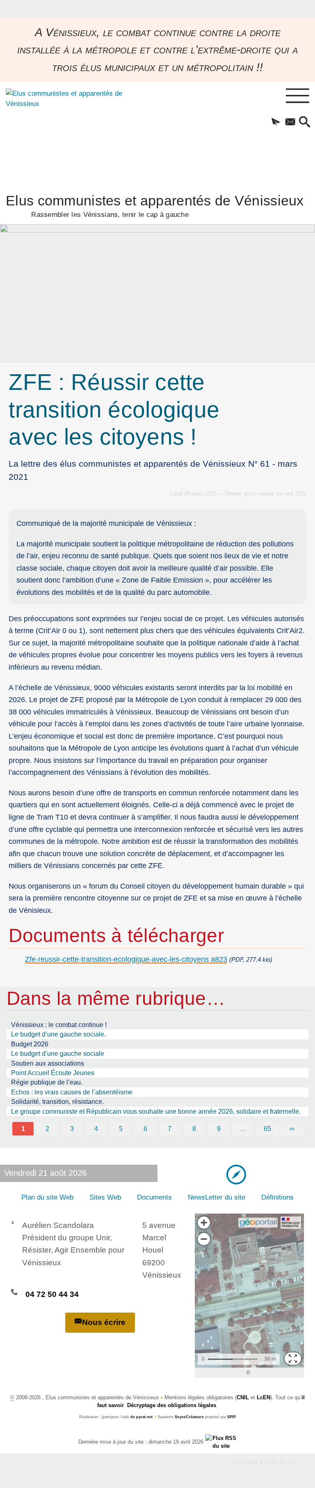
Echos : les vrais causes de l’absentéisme (71, 1092)
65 (267, 1128)
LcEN (263, 1397)
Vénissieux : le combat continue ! (59, 1024)
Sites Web (105, 1197)
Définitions (277, 1197)
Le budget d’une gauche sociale (57, 1053)
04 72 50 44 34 (52, 1294)
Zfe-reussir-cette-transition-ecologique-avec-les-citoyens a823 (126, 959)
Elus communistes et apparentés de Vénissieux (155, 205)
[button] (276, 122)
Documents (154, 1197)
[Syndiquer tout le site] (221, 1441)
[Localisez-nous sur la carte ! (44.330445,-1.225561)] (236, 1174)
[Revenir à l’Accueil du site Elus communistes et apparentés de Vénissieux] (61, 132)
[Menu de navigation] (297, 96)
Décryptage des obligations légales (171, 1405)
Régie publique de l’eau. (46, 1082)
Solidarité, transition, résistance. (57, 1101)
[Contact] (290, 122)
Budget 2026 (29, 1044)
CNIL (243, 1397)
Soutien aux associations (47, 1063)
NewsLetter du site (216, 1197)
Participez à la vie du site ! (266, 1461)
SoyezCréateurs (189, 1417)
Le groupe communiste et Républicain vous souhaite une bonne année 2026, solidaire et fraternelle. (156, 1111)
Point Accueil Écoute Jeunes (52, 1072)
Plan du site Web (47, 1197)
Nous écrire (104, 1322)
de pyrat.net (141, 1417)
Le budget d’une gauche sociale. (58, 1034)
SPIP (231, 1417)
